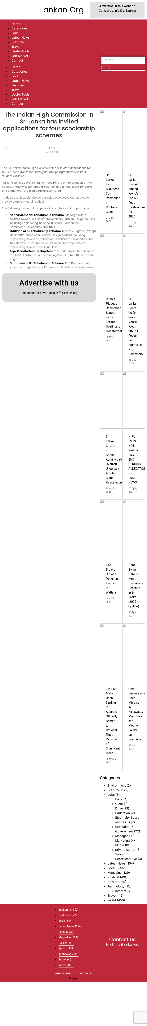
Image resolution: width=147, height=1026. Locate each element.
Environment (117, 785)
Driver (119, 808)
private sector (125, 850)
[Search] (105, 67)
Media (119, 845)
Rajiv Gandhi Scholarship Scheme (34, 251)
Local (15, 76)
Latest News (20, 81)
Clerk (119, 804)
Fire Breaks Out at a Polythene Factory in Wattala (112, 578)
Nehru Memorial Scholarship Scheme (37, 215)
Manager (121, 836)
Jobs (111, 794)
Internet (120, 891)
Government (124, 831)
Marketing (122, 840)
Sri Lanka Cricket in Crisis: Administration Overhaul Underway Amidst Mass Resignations (115, 459)
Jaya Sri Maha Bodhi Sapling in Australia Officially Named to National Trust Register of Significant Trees (113, 721)
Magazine (115, 872)
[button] (24, 943)
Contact (17, 103)
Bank (118, 799)
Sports (112, 882)
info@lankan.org (125, 10)
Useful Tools (20, 94)
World (112, 900)
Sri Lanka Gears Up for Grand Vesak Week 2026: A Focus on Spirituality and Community (135, 326)
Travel (15, 90)
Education (122, 813)
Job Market (19, 99)
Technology (116, 886)
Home (15, 67)
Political (113, 877)
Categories (19, 71)
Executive (122, 827)
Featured (17, 85)
